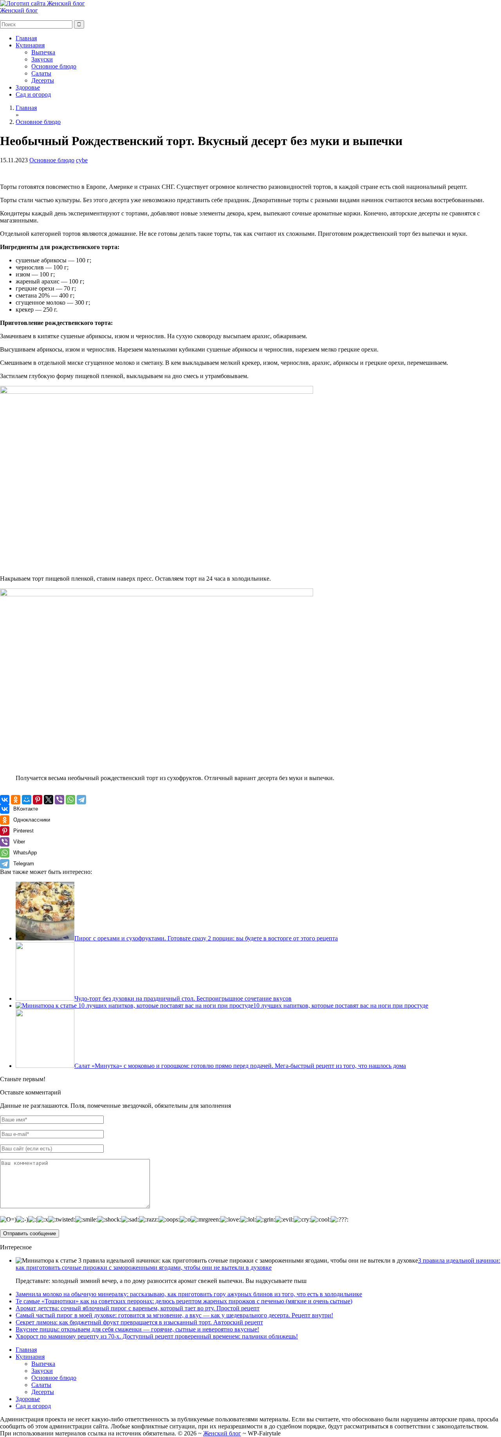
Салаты (41, 73)
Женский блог (19, 10)
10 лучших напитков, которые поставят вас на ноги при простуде (340, 1005)
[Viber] (59, 799)
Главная (26, 38)
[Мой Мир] (26, 799)
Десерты (42, 80)
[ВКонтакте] (4, 799)
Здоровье (28, 87)
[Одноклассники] (15, 799)
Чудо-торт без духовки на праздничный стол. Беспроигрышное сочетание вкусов (183, 998)
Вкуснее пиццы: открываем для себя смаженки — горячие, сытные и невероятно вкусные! (137, 1329)
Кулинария (30, 45)
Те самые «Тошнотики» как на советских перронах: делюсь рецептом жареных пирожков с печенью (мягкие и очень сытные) (184, 1301)
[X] (48, 799)
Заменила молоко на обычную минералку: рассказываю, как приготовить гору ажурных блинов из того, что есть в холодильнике (189, 1294)
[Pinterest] (37, 799)
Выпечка (43, 52)
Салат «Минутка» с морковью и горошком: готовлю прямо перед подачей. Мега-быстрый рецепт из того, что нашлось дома (240, 1065)
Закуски (42, 59)
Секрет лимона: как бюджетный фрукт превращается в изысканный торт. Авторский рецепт (139, 1322)
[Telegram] (81, 799)
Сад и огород (33, 94)
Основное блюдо (53, 66)
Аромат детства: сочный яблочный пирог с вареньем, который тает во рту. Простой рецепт (138, 1308)
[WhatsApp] (70, 799)
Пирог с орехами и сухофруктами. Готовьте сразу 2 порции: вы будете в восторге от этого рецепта (206, 938)
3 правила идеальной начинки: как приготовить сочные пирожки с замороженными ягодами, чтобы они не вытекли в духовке (258, 1264)
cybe (82, 160)
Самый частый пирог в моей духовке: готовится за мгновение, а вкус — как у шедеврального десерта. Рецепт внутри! (174, 1315)
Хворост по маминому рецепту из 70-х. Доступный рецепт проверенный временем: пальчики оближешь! (157, 1336)
